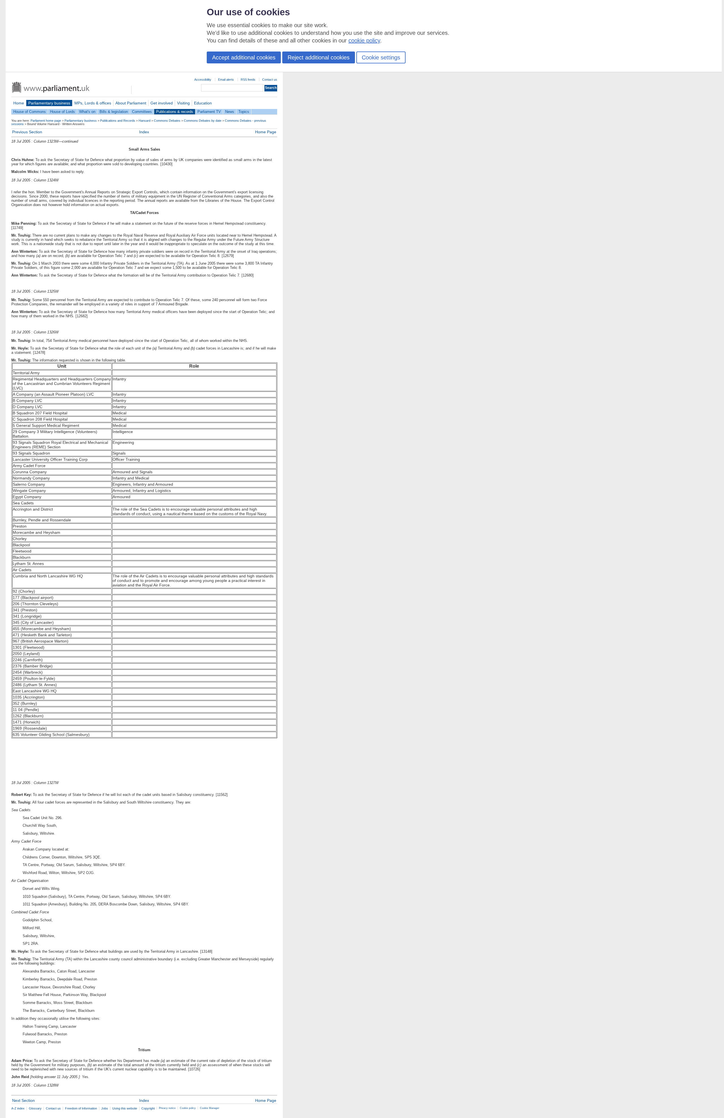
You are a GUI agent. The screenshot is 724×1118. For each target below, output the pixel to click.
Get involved (161, 103)
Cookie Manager (209, 1108)
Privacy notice (167, 1108)
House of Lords (62, 112)
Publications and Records (117, 120)
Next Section (23, 1100)
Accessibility (202, 79)
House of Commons (29, 112)
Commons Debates (167, 120)
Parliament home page (46, 120)
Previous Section (27, 132)
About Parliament (130, 103)
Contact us (269, 79)
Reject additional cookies (319, 57)
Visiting (183, 103)
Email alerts (226, 79)
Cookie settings (381, 57)
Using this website (124, 1108)
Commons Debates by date (202, 120)
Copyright (148, 1108)
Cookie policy (188, 1108)
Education (203, 103)
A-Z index (18, 1108)
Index (144, 132)
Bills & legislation (114, 112)
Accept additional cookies (243, 57)
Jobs (104, 1108)
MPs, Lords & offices (92, 103)
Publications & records (174, 112)
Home (18, 103)
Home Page (265, 132)
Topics (243, 112)
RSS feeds (248, 79)
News (229, 112)
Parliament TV (209, 112)
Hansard (144, 120)
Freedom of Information (81, 1108)
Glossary (35, 1108)
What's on (87, 112)
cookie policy (364, 40)
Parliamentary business (49, 103)
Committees (142, 112)
